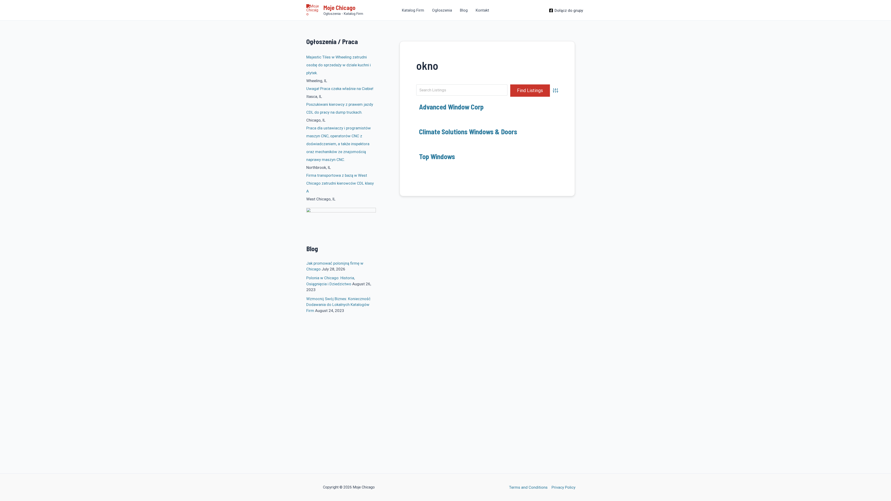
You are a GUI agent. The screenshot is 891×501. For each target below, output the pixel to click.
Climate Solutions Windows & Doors (468, 131)
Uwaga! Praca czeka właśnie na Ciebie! (339, 88)
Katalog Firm (413, 10)
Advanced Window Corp (451, 107)
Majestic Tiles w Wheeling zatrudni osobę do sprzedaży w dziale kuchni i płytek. (338, 65)
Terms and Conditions (528, 487)
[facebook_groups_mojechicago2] (341, 223)
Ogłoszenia (442, 10)
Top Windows (437, 156)
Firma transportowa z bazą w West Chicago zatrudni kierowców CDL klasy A (340, 183)
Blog (464, 10)
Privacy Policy (563, 487)
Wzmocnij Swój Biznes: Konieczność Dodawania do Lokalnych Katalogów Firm (338, 304)
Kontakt (482, 10)
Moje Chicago (339, 7)
